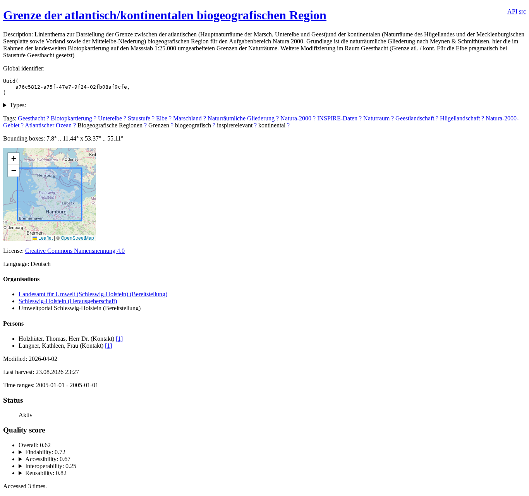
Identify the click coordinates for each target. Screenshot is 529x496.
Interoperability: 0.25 (50, 466)
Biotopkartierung (71, 118)
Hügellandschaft (460, 118)
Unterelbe (110, 118)
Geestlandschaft (414, 118)
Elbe (161, 118)
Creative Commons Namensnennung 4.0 (75, 250)
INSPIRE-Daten (337, 118)
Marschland (187, 118)
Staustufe (139, 118)
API (512, 11)
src (522, 11)
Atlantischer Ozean (48, 125)
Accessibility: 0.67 (47, 459)
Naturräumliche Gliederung (241, 118)
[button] (13, 159)
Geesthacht (31, 118)
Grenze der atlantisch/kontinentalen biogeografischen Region (164, 15)
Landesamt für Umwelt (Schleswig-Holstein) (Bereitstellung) (93, 294)
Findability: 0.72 (45, 452)
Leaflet (45, 237)
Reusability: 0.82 (46, 473)
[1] (119, 338)
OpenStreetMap (77, 237)
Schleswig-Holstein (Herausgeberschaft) (68, 301)
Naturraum (376, 118)
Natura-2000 (295, 118)
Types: (18, 105)
